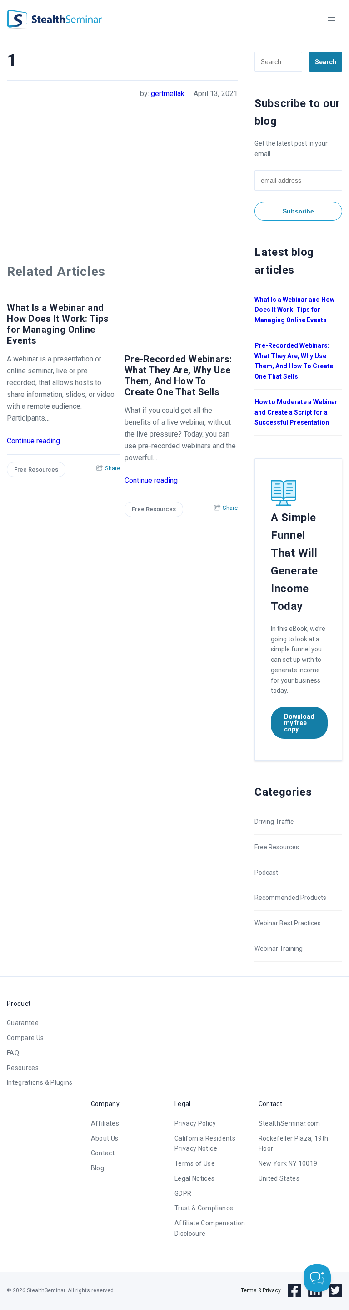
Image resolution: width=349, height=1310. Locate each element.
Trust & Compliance (203, 1208)
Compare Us (25, 1037)
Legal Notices (194, 1178)
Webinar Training (278, 948)
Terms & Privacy (261, 1290)
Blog (97, 1168)
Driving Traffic (274, 821)
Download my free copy (299, 723)
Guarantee (23, 1022)
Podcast (266, 872)
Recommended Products (290, 897)
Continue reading (33, 441)
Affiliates (105, 1123)
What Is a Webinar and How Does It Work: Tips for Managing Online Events (58, 324)
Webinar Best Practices (287, 923)
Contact (103, 1153)
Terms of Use (194, 1163)
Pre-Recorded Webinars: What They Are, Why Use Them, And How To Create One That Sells (178, 375)
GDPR (182, 1193)
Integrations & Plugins (40, 1082)
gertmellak (167, 93)
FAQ (13, 1052)
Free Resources (36, 469)
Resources (23, 1067)
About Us (105, 1138)
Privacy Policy (195, 1123)
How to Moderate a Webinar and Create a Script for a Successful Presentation (296, 412)
